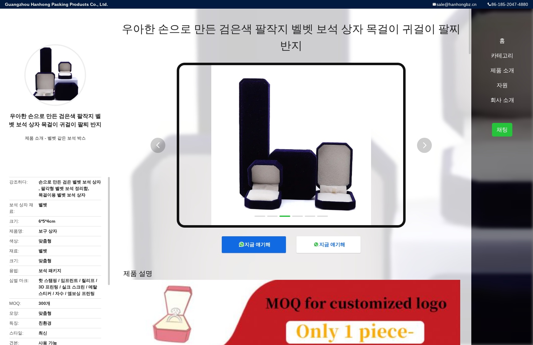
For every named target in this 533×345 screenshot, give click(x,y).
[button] (158, 145)
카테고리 (502, 56)
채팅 (502, 130)
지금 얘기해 (258, 244)
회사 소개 (502, 100)
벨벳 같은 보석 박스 (67, 138)
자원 (502, 85)
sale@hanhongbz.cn (456, 4)
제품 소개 (34, 138)
